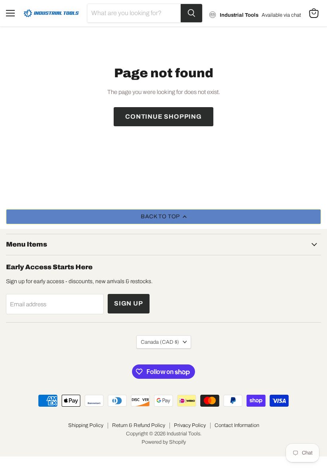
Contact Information (237, 425)
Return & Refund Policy (138, 425)
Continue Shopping (163, 116)
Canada (160, 342)
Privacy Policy (190, 425)
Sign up (128, 303)
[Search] (191, 13)
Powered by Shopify (164, 442)
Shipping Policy (85, 425)
